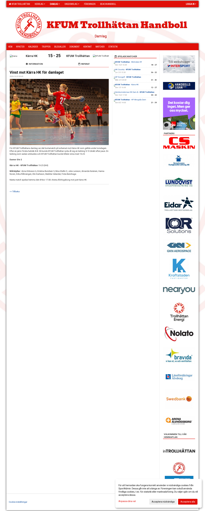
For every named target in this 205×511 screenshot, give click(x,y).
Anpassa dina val (127, 501)
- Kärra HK (127, 85)
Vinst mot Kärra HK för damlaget (37, 72)
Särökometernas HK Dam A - (134, 92)
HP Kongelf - (128, 77)
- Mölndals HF (128, 62)
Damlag (54, 4)
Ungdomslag (71, 4)
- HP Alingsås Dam (130, 100)
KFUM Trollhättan (20, 4)
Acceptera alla (187, 501)
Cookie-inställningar (18, 502)
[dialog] (158, 493)
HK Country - (128, 70)
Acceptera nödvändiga (163, 501)
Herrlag (39, 4)
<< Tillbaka (15, 191)
